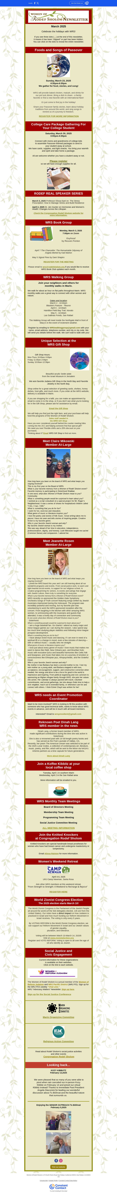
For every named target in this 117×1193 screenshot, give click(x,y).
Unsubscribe (44, 1180)
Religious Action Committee (58, 1041)
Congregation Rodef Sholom (58, 1056)
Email (45, 433)
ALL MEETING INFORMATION (59, 828)
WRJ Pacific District (58, 984)
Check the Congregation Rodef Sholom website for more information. (58, 214)
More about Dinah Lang (58, 756)
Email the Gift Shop (58, 408)
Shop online (33, 389)
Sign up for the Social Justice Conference (49, 994)
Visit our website (58, 1167)
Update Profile (53, 1180)
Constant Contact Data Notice (68, 1180)
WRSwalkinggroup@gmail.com (65, 328)
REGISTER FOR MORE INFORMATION (59, 116)
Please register (58, 161)
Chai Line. (54, 987)
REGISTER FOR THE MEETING (59, 262)
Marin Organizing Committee (58, 1017)
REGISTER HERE (58, 892)
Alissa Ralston (52, 853)
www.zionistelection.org (62, 938)
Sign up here (68, 989)
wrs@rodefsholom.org (54, 267)
